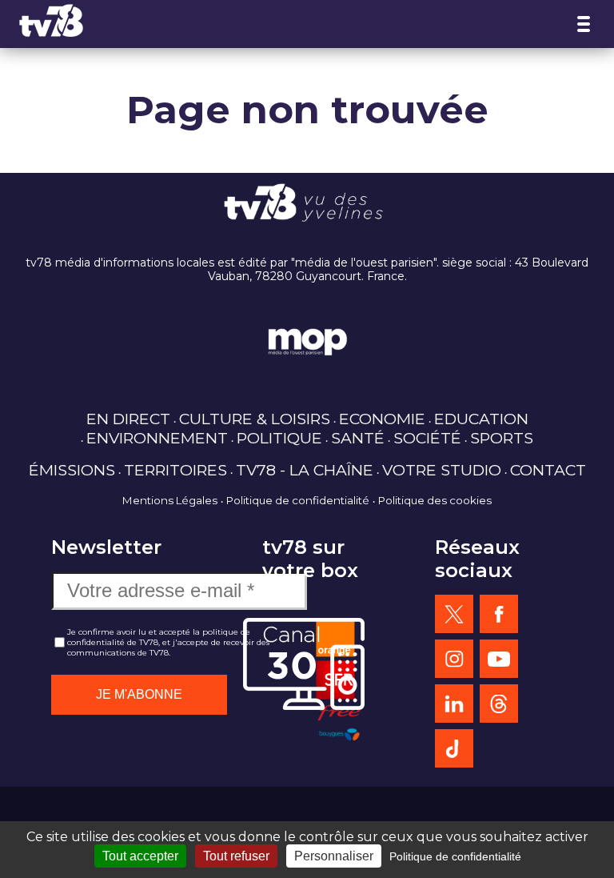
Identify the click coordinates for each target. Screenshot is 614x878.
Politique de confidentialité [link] (455, 856)
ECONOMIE (382, 418)
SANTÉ (358, 437)
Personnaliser (333, 856)
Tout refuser (236, 856)
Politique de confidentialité (297, 500)
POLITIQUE (279, 437)
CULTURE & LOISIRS (254, 418)
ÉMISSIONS (72, 469)
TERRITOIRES (175, 469)
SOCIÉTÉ (427, 437)
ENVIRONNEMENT (157, 437)
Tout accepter (140, 856)
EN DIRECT (128, 418)
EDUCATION (481, 418)
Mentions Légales (169, 500)
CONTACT (548, 469)
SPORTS (501, 437)
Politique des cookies (435, 500)
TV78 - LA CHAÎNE (304, 469)
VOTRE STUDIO (441, 469)
